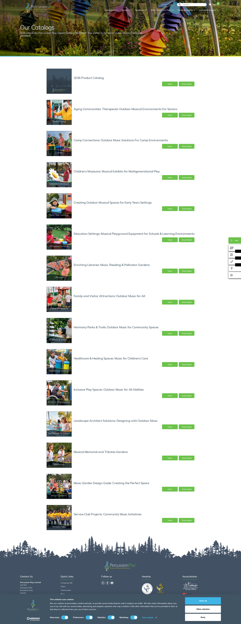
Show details (148, 617)
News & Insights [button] (185, 10)
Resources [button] (139, 10)
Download (186, 84)
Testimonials (66, 590)
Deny (203, 617)
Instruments (109, 10)
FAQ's (63, 586)
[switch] (89, 617)
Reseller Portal (166, 4)
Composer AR (66, 583)
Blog (62, 594)
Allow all (203, 601)
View (170, 84)
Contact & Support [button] (207, 10)
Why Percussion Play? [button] (161, 10)
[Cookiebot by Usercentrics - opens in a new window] (33, 619)
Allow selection (203, 609)
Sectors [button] (125, 10)
